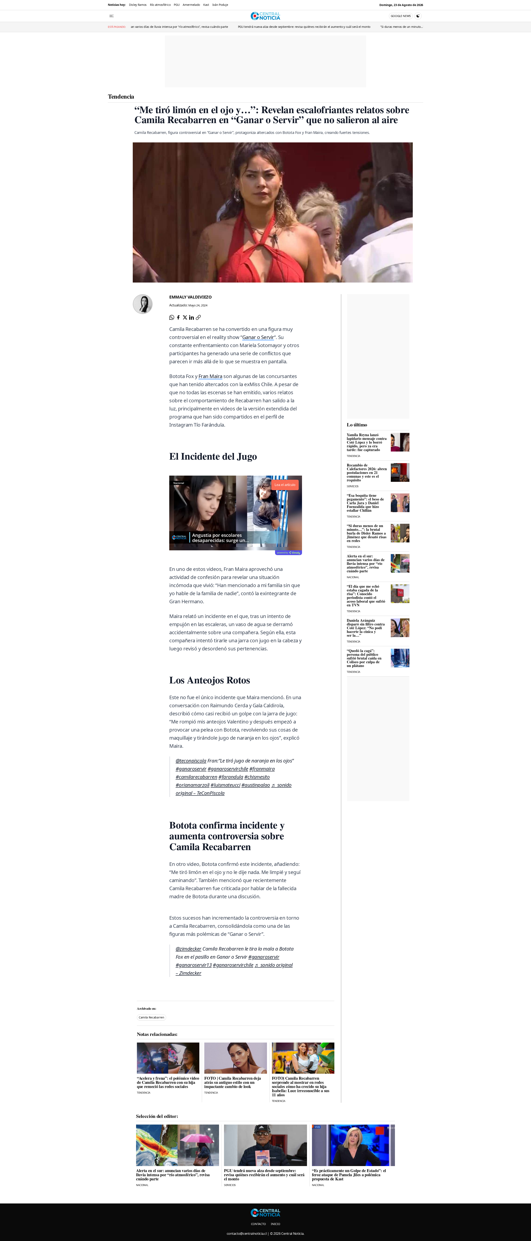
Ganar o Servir (258, 337)
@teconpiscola (191, 760)
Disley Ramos (138, 5)
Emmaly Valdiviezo (190, 297)
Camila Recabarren (151, 1017)
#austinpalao (255, 784)
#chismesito (257, 776)
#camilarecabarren (196, 776)
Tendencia (121, 96)
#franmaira (262, 768)
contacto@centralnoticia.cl (247, 1233)
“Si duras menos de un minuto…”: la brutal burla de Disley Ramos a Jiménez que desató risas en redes (392, 27)
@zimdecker (188, 948)
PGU (176, 5)
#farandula (230, 776)
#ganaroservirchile (228, 768)
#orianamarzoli (192, 784)
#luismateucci (225, 784)
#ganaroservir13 (194, 964)
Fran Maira (210, 376)
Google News (401, 16)
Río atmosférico (160, 5)
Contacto (258, 1224)
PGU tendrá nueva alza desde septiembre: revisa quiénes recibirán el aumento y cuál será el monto (248, 27)
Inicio (275, 1224)
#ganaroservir (191, 768)
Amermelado (191, 5)
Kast (206, 5)
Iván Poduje (220, 5)
